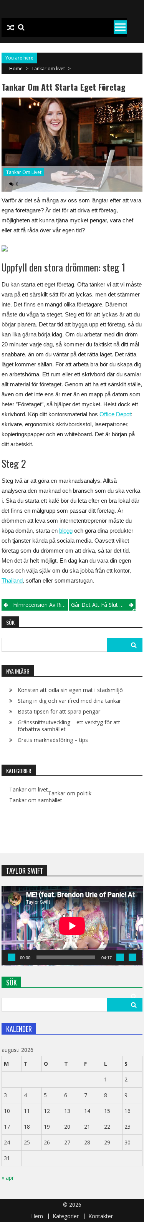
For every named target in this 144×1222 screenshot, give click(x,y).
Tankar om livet (48, 68)
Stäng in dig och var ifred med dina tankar (69, 700)
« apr (8, 1177)
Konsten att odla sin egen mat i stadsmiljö (70, 690)
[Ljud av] (120, 957)
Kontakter (100, 1216)
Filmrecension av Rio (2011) (40, 604)
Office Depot (115, 414)
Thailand (12, 580)
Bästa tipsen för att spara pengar (59, 711)
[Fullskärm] (132, 957)
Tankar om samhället (35, 800)
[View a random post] (10, 27)
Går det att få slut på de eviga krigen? (103, 604)
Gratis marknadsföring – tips (53, 739)
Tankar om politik (69, 793)
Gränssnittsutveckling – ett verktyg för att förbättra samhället (69, 726)
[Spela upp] (11, 957)
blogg (66, 530)
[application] (72, 925)
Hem (37, 1216)
